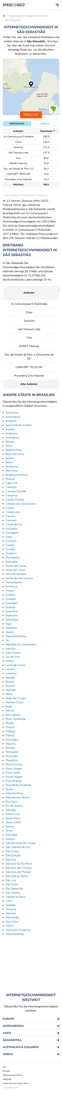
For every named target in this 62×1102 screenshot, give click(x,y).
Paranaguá (12, 740)
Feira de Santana (16, 574)
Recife (9, 789)
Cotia (9, 537)
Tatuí (9, 901)
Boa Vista (11, 471)
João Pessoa (13, 653)
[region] (31, 87)
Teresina (11, 909)
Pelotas (10, 748)
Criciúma (11, 541)
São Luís (11, 880)
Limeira (10, 669)
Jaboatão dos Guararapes (21, 644)
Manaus (10, 686)
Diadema (11, 553)
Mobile (45, 123)
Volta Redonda (15, 934)
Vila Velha (12, 922)
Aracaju (10, 429)
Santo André (13, 822)
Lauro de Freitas (16, 665)
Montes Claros (15, 702)
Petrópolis (12, 752)
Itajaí (8, 624)
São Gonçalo (13, 855)
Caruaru (10, 516)
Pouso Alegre (14, 777)
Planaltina (12, 760)
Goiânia (10, 595)
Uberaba (11, 913)
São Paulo (12, 884)
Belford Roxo (14, 450)
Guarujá (10, 607)
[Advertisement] (31, 964)
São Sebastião (13, 20)
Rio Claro (11, 802)
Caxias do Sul (14, 524)
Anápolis (11, 421)
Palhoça (10, 731)
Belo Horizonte (15, 454)
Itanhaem (11, 628)
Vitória (10, 926)
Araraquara (12, 437)
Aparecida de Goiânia (19, 425)
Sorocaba (11, 835)
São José (11, 859)
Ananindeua (13, 417)
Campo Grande (15, 500)
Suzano (10, 839)
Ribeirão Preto (14, 793)
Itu (7, 640)
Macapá (10, 677)
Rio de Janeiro (14, 806)
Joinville (11, 648)
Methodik (7, 1079)
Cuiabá (10, 545)
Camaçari (11, 487)
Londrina (11, 673)
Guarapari (12, 603)
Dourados (12, 562)
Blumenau (12, 466)
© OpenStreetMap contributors (33, 195)
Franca (10, 591)
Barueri (10, 442)
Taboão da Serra (15, 897)
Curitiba (10, 549)
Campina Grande (16, 491)
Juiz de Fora (13, 657)
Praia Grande (14, 781)
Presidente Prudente (18, 785)
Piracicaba (12, 756)
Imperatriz (12, 615)
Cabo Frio (11, 483)
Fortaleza (11, 586)
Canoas (10, 508)
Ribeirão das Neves (17, 797)
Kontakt (6, 1071)
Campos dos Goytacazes (21, 504)
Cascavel (11, 520)
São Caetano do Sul (18, 847)
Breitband (17, 123)
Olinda (10, 723)
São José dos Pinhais (18, 872)
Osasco (10, 727)
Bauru (9, 446)
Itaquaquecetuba (16, 636)
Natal (9, 706)
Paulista (11, 744)
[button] (57, 5)
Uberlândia (12, 917)
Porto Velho (13, 773)
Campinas (12, 495)
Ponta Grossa (14, 764)
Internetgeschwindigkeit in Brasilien (28, 16)
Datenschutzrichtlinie (13, 1075)
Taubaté (11, 905)
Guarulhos (12, 611)
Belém (10, 458)
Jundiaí (10, 661)
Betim (9, 462)
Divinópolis (12, 557)
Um (4, 1066)
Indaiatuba (12, 620)
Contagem (12, 533)
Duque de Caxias (16, 566)
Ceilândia (11, 528)
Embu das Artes (15, 570)
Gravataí (11, 599)
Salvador (11, 810)
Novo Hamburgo (16, 719)
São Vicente (13, 893)
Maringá (11, 690)
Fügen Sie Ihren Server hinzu (16, 1083)
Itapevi (10, 632)
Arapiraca (11, 433)
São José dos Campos (19, 868)
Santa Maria (13, 818)
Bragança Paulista (17, 475)
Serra (9, 831)
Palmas (10, 735)
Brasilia (10, 479)
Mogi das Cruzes (16, 698)
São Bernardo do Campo (21, 843)
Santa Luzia (13, 814)
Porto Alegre (14, 768)
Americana (12, 413)
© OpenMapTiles (10, 195)
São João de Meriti (17, 876)
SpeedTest (31, 115)
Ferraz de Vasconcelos (19, 578)
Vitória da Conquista (18, 930)
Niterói (10, 711)
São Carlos (12, 851)
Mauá (9, 694)
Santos (10, 826)
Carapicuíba (13, 512)
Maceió (10, 682)
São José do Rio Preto (19, 864)
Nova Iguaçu (13, 715)
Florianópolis (14, 582)
